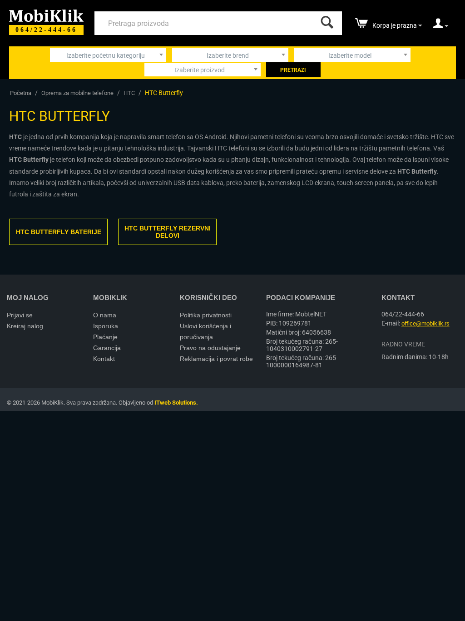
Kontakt (104, 358)
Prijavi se (20, 315)
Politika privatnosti (206, 315)
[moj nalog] (440, 26)
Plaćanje (105, 337)
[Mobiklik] (46, 14)
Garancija (107, 347)
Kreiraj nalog (25, 326)
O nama (104, 315)
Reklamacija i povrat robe (216, 358)
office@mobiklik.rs (425, 323)
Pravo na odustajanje (210, 347)
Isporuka (105, 326)
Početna (20, 93)
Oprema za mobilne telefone (77, 93)
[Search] (325, 20)
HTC (129, 93)
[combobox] (108, 55)
